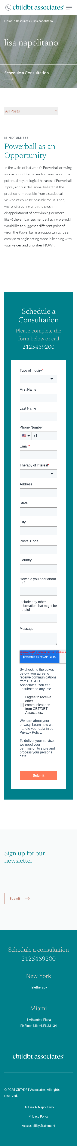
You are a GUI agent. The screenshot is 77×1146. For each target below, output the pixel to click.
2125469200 (38, 347)
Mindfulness (16, 137)
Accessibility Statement (38, 1125)
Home (8, 21)
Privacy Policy (39, 1116)
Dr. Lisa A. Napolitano (39, 1107)
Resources (23, 21)
